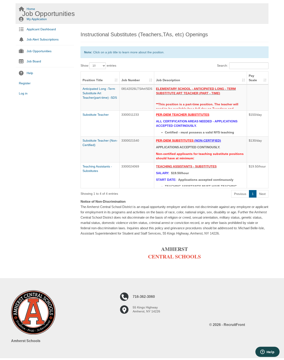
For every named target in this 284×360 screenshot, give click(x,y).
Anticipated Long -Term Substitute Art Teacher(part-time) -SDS (100, 93)
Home (31, 9)
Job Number (130, 80)
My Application (37, 19)
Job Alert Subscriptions (43, 39)
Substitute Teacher (96, 114)
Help (30, 73)
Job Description (168, 80)
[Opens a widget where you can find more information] (267, 352)
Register (25, 83)
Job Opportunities (39, 51)
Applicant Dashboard (41, 29)
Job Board (34, 61)
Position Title (93, 80)
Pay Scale (253, 78)
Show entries (98, 65)
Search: (222, 65)
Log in (23, 93)
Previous (240, 194)
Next (262, 194)
